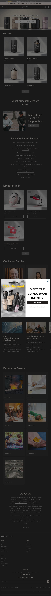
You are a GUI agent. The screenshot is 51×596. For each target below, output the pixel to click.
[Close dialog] (48, 281)
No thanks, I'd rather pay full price (38, 306)
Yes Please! (37, 302)
